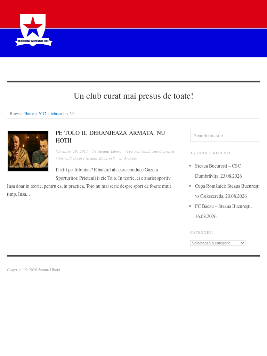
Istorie (147, 68)
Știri (87, 68)
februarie (58, 113)
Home (29, 113)
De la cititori (185, 68)
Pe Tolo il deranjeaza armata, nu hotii (110, 136)
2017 (42, 113)
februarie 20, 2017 (72, 151)
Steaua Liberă (49, 269)
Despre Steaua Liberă (44, 68)
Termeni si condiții (234, 68)
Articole (116, 68)
